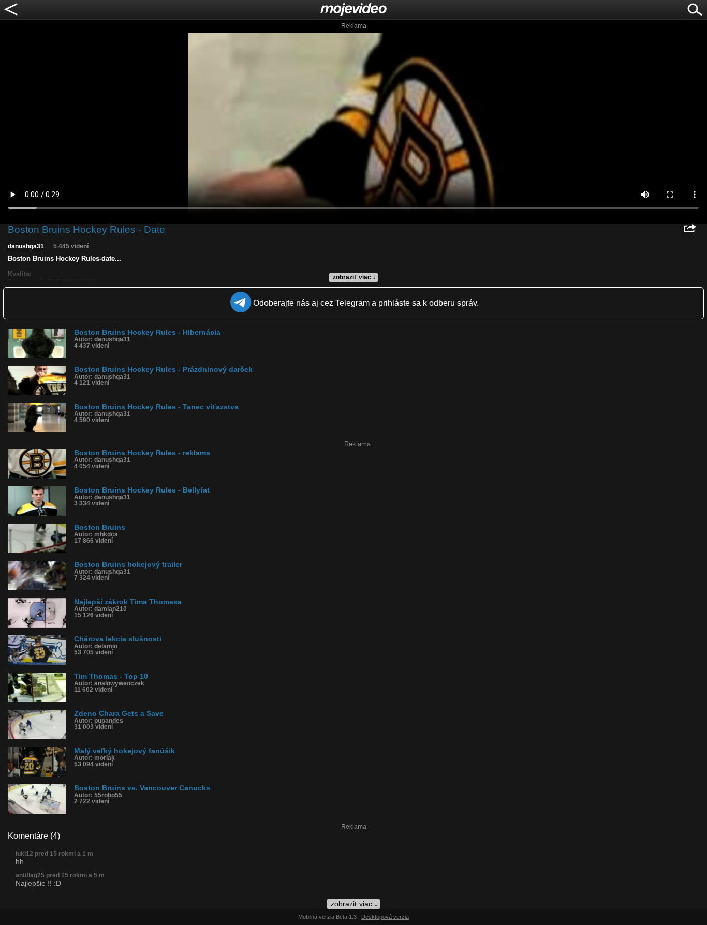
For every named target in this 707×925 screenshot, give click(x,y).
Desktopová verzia (385, 917)
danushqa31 (26, 246)
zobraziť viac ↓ (354, 277)
